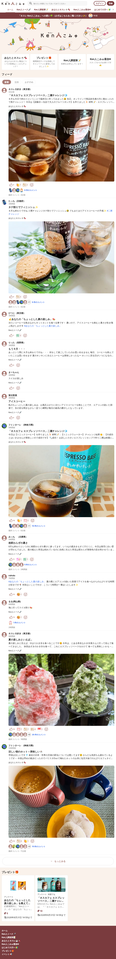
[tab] (23, 9)
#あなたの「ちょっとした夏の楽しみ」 (42, 325)
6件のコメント (30, 190)
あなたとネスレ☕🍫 (11, 940)
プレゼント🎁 (8, 951)
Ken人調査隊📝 (9, 937)
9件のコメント (38, 302)
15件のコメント (38, 846)
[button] (58, 142)
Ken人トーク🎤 (9, 934)
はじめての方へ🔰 (10, 947)
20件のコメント (39, 734)
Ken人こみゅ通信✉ (10, 944)
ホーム (5, 930)
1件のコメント (19, 622)
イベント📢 (7, 954)
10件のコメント (39, 526)
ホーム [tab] (10, 9)
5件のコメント (30, 564)
